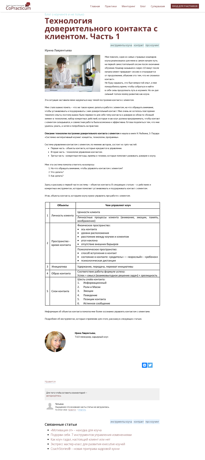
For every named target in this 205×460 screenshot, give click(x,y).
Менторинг (129, 6)
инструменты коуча (121, 45)
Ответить (82, 410)
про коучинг (152, 45)
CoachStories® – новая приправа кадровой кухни (85, 449)
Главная (95, 6)
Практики (111, 6)
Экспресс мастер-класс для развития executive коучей (88, 444)
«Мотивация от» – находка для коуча (76, 430)
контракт (139, 45)
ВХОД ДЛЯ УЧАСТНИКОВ (184, 6)
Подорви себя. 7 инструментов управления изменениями (91, 435)
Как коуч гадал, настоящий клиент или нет (80, 439)
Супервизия (158, 6)
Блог (143, 6)
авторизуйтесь (53, 395)
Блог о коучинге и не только (64, 14)
